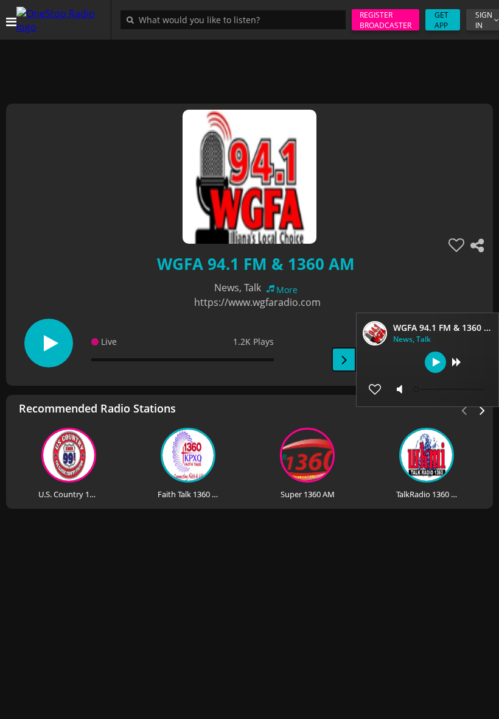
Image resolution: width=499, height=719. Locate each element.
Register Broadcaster (385, 20)
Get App (441, 20)
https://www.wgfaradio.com (257, 302)
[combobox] (236, 19)
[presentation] (482, 409)
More (287, 290)
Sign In (483, 20)
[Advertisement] (249, 67)
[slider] (450, 389)
